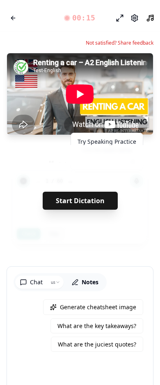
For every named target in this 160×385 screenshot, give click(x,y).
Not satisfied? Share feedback (119, 43)
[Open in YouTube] (117, 66)
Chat (36, 282)
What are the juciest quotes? (97, 344)
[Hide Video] (140, 66)
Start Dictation (80, 200)
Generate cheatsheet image (98, 307)
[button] (80, 18)
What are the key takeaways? (96, 326)
